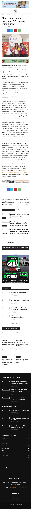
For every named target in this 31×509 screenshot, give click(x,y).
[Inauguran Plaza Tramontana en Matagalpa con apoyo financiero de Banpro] (6, 216)
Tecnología (19, 340)
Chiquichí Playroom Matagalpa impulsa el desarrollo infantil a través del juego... (19, 309)
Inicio (3, 14)
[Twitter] (11, 30)
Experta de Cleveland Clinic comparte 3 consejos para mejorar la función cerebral (22, 202)
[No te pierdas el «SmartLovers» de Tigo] (6, 302)
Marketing (8, 14)
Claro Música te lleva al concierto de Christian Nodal (22, 360)
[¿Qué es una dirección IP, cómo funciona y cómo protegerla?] (6, 400)
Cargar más (15, 323)
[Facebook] (8, 30)
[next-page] (5, 237)
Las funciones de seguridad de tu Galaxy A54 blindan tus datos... (22, 344)
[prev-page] (3, 237)
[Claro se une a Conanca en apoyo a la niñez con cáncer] (6, 412)
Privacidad (12, 504)
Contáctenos (19, 504)
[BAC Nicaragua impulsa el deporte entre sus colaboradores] (6, 318)
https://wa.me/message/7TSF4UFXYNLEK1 (14, 172)
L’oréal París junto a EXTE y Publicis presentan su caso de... (8, 344)
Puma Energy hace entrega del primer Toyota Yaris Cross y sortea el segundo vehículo (19, 223)
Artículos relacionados (8, 210)
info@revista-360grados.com (19, 487)
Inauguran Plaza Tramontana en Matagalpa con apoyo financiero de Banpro (19, 216)
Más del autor (19, 210)
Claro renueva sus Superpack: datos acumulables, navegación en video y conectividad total (19, 231)
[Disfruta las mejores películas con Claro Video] (6, 420)
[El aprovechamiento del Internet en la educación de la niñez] (6, 428)
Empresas (4, 218)
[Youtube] (17, 498)
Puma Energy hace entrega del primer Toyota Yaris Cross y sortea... (19, 391)
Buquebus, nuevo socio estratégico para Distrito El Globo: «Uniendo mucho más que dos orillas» (8, 202)
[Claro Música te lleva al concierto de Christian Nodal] (22, 353)
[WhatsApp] (19, 30)
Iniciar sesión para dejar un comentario (15, 247)
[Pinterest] (15, 30)
